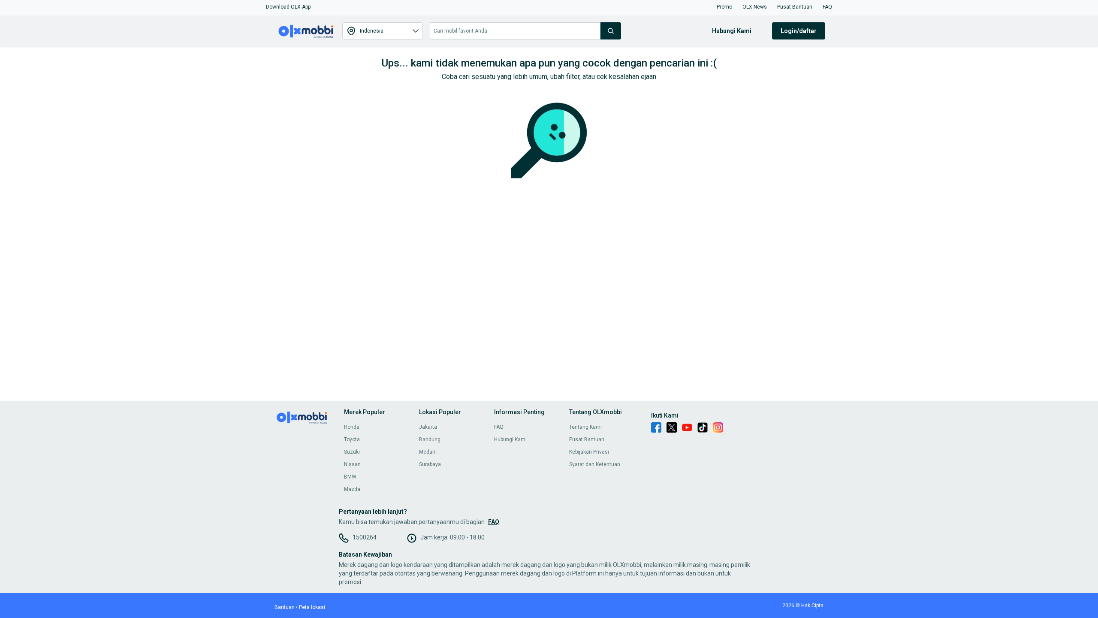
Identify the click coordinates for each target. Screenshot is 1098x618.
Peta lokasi (312, 607)
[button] (288, 6)
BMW (350, 477)
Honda (351, 427)
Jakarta (428, 427)
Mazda (352, 489)
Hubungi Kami (510, 439)
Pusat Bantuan (586, 439)
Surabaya (430, 464)
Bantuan (284, 607)
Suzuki (352, 452)
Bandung (429, 439)
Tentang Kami (585, 427)
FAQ (499, 427)
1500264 (365, 537)
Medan (427, 452)
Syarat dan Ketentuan (594, 464)
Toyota (352, 439)
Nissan (352, 464)
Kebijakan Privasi (589, 452)
